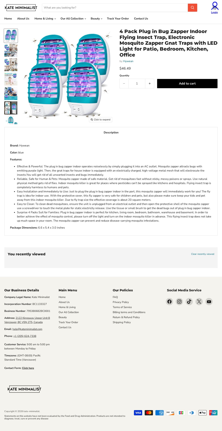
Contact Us (141, 19)
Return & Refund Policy (126, 317)
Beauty (95, 19)
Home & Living (44, 19)
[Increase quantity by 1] (149, 83)
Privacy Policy (121, 302)
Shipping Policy (122, 322)
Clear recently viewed (202, 254)
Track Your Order (118, 19)
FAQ (115, 297)
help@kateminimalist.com (27, 329)
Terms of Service (122, 307)
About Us (23, 19)
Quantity (124, 75)
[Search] (192, 8)
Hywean (128, 61)
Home (8, 19)
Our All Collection (72, 19)
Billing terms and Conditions (129, 312)
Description (111, 132)
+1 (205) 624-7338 (24, 336)
